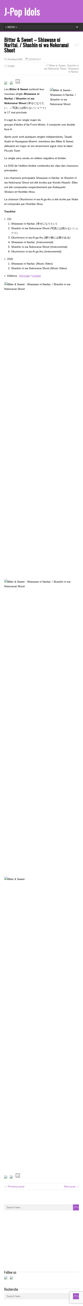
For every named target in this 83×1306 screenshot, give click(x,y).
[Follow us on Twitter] (12, 1278)
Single (11, 65)
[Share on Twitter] (12, 83)
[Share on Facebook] (6, 83)
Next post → (71, 1186)
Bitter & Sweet (57, 65)
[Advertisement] (33, 1239)
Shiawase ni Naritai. (73, 70)
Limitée (36, 275)
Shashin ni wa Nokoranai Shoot (61, 67)
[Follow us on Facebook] (6, 1278)
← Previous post (14, 1186)
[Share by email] (17, 81)
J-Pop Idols (22, 11)
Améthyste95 (15, 59)
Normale (24, 275)
